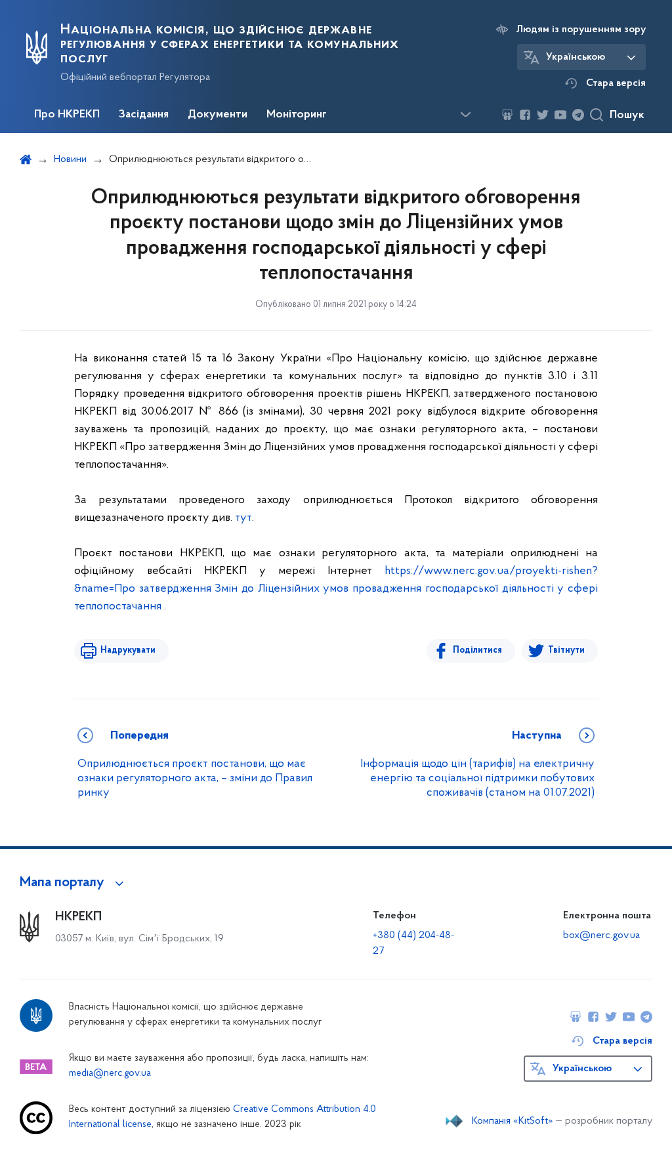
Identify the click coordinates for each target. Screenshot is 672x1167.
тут (243, 518)
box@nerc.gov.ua (601, 935)
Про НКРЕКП (67, 115)
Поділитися (477, 650)
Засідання (144, 115)
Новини (70, 159)
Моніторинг (296, 115)
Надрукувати (128, 650)
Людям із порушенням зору (581, 29)
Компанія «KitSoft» (512, 1121)
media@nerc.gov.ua (110, 1073)
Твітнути (566, 650)
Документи (217, 115)
